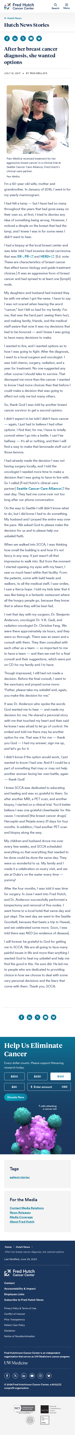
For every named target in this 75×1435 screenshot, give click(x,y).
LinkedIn (15, 38)
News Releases (20, 1212)
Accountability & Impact (20, 1288)
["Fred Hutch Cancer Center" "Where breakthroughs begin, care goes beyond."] (19, 6)
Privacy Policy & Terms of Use (20, 1308)
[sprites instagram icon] (40, 1376)
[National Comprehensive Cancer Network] (51, 1409)
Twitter (23, 38)
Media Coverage (21, 1217)
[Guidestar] (44, 1420)
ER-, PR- (23, 256)
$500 (14, 1076)
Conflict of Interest (14, 1313)
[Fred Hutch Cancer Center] (19, 1272)
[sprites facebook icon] (7, 1376)
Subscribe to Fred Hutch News (23, 1299)
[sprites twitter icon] (15, 1376)
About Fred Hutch (22, 1221)
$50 (14, 1087)
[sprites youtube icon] (32, 1376)
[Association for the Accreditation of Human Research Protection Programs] (30, 1420)
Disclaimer (9, 1330)
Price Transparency (14, 1319)
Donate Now (15, 1097)
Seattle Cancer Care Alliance (39, 489)
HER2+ (45, 256)
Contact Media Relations (27, 1208)
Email (31, 38)
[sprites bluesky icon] (49, 1376)
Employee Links (14, 1294)
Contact (9, 1283)
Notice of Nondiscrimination (19, 1336)
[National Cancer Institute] (24, 1409)
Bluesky (39, 38)
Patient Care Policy (14, 1325)
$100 (60, 1076)
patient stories (20, 1177)
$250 (37, 1076)
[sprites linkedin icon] (24, 1376)
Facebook (7, 38)
